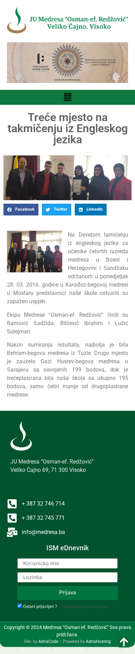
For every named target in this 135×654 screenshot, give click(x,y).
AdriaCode (48, 641)
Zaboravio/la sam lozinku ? (86, 606)
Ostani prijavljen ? (40, 606)
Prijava (67, 592)
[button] (67, 97)
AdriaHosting (98, 641)
